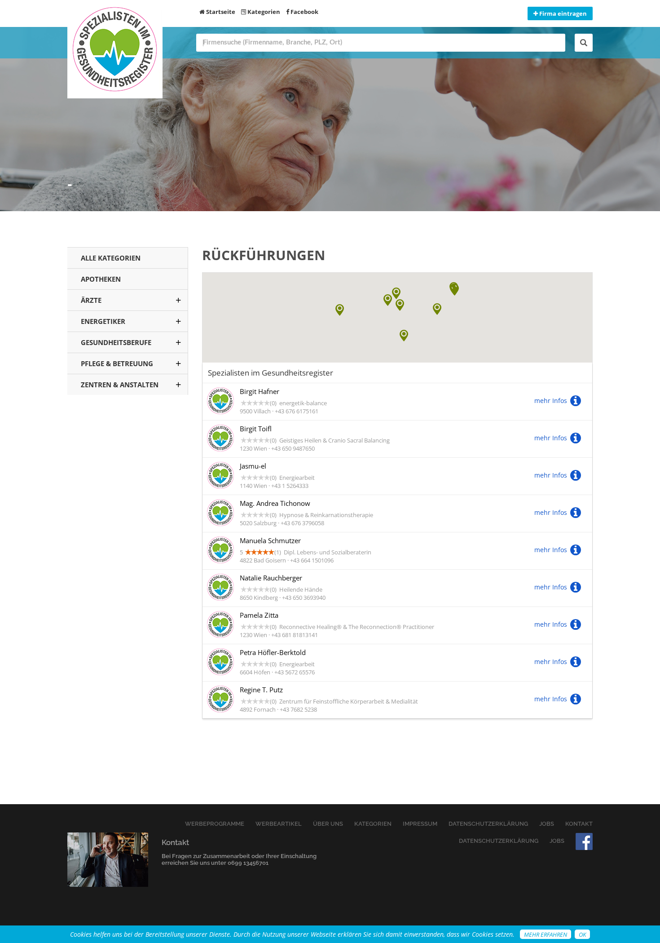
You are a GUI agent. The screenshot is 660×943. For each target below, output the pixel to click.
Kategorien (263, 12)
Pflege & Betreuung (117, 363)
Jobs (546, 823)
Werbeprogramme (214, 823)
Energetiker (103, 321)
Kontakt (579, 823)
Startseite (220, 12)
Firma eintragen (562, 13)
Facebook (303, 12)
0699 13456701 (248, 862)
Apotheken (101, 278)
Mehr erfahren (545, 934)
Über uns (328, 823)
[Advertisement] (127, 547)
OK (582, 934)
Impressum (420, 823)
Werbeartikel (278, 823)
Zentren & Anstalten (119, 384)
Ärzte (91, 300)
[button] (404, 335)
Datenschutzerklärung (488, 823)
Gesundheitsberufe (116, 342)
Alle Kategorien (111, 257)
